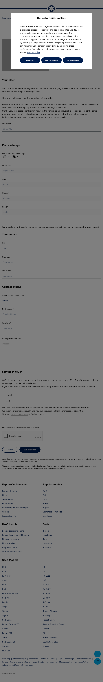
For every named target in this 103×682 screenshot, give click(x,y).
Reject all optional (51, 60)
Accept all (30, 60)
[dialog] (51, 341)
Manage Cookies (73, 60)
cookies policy (33, 52)
